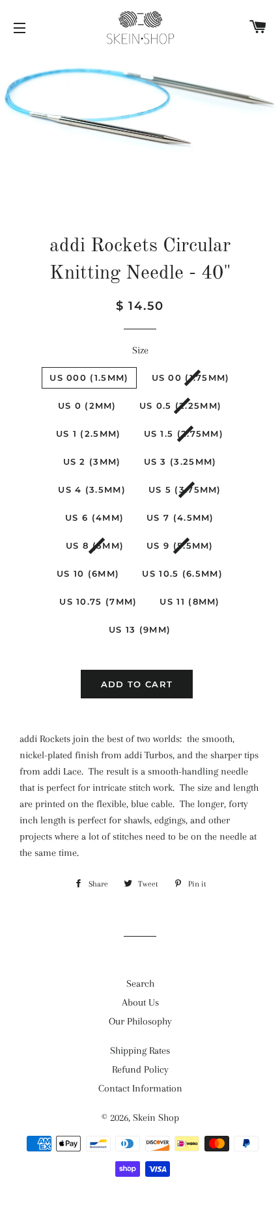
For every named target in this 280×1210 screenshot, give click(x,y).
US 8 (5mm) (95, 545)
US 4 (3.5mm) (92, 489)
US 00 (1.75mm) (191, 377)
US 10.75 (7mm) (98, 601)
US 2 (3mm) (92, 461)
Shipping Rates (140, 1050)
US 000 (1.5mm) (88, 377)
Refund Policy (140, 1069)
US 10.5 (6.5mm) (182, 573)
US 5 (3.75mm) (184, 489)
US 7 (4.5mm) (180, 517)
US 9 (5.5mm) (180, 545)
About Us (140, 1002)
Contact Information (140, 1088)
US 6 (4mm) (94, 517)
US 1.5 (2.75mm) (184, 433)
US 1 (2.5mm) (88, 433)
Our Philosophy (140, 1021)
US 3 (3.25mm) (180, 461)
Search (140, 983)
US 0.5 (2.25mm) (180, 405)
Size (140, 350)
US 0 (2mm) (87, 405)
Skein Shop (156, 1117)
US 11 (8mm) (189, 601)
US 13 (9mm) (140, 629)
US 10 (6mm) (88, 573)
